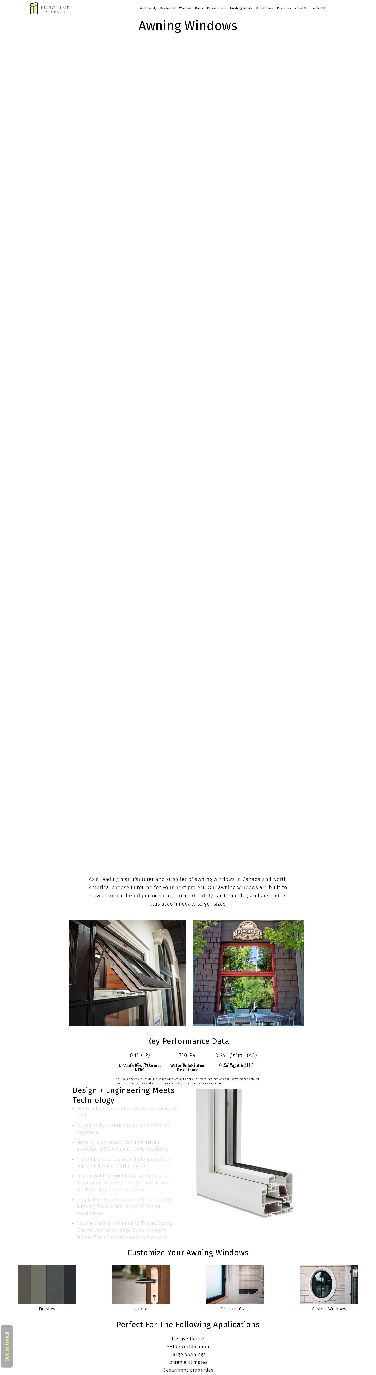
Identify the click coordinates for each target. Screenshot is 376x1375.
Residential (167, 8)
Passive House (216, 8)
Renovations (264, 8)
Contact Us (319, 8)
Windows (185, 8)
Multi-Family (147, 8)
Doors (199, 8)
